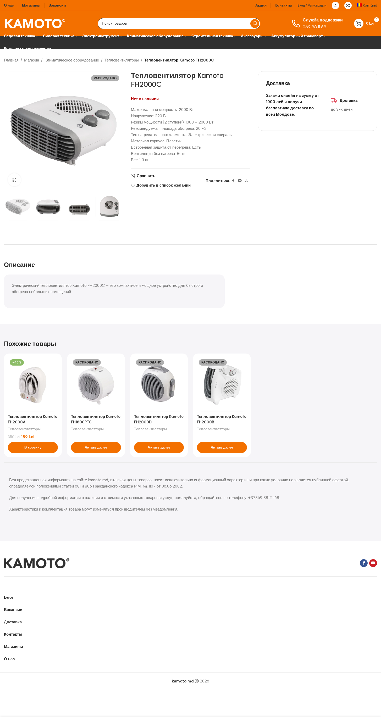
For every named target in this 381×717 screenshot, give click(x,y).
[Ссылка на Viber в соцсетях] (246, 180)
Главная (11, 60)
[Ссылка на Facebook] (233, 180)
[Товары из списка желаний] (335, 5)
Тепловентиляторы (121, 60)
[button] (10, 206)
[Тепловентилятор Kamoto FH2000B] (222, 384)
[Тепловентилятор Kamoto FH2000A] (33, 384)
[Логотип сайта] (35, 23)
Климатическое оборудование (72, 60)
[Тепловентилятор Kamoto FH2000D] (159, 384)
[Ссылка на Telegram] (239, 180)
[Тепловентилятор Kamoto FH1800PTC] (96, 384)
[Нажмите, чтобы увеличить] (14, 179)
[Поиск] (254, 23)
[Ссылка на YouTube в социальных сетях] (373, 563)
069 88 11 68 (314, 26)
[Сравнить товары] (348, 5)
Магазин (31, 60)
